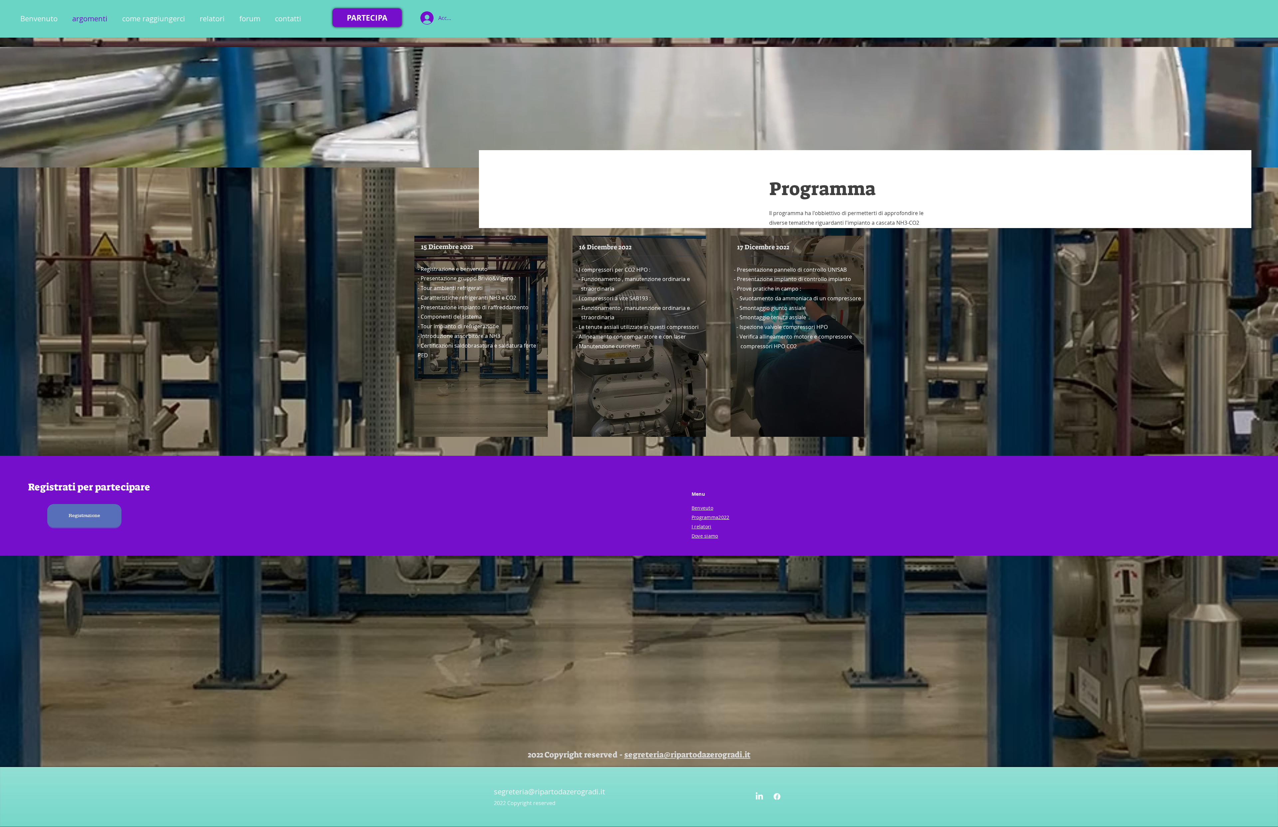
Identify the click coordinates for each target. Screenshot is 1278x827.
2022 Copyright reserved (524, 803)
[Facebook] (776, 796)
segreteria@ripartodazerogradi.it (687, 754)
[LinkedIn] (759, 796)
